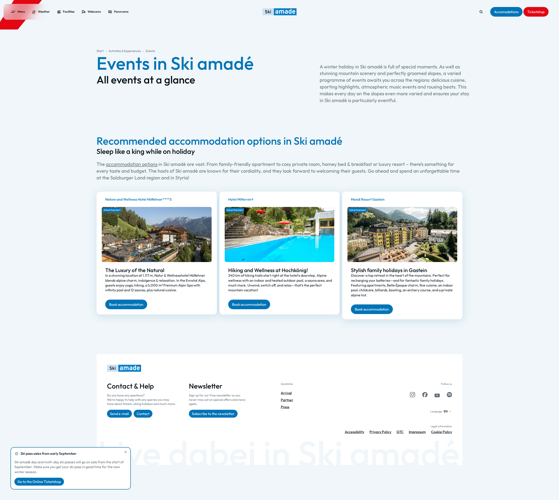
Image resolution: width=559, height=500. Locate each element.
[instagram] (412, 394)
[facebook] (425, 394)
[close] (125, 452)
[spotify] (449, 394)
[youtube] (437, 394)
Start (100, 51)
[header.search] (481, 12)
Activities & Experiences (125, 51)
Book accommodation (126, 304)
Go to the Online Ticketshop (39, 481)
